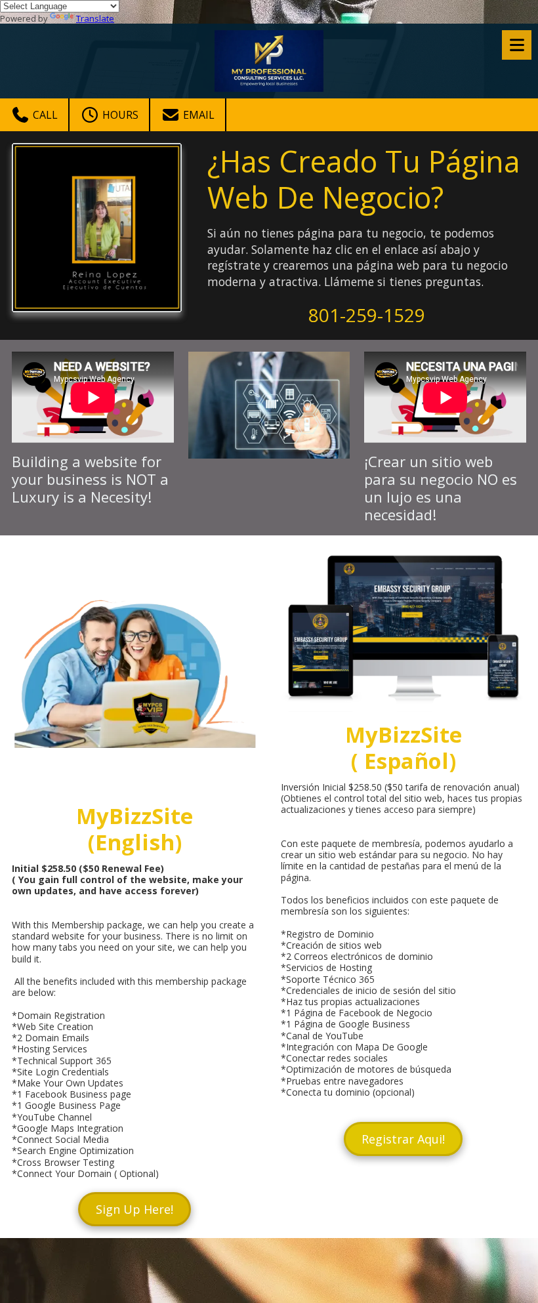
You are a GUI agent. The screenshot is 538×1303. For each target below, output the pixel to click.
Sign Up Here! (134, 1209)
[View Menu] (516, 45)
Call (44, 115)
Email (197, 115)
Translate (95, 18)
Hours (119, 115)
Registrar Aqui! (403, 1139)
